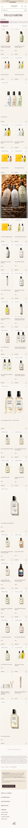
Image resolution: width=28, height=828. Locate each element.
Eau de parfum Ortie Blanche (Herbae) (7, 609)
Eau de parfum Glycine (5, 736)
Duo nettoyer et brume (19, 167)
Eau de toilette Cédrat (5, 477)
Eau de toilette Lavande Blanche (7, 523)
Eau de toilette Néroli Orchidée (7, 448)
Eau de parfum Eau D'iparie (6, 664)
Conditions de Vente (4, 812)
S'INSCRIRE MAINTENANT (8, 786)
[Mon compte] (22, 6)
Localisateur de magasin (5, 816)
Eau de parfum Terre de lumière (19, 478)
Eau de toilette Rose (5, 347)
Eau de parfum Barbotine (6, 637)
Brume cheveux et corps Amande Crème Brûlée (6, 47)
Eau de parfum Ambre (19, 551)
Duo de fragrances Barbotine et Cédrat (7, 375)
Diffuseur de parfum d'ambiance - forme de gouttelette (5, 693)
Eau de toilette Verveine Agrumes (19, 291)
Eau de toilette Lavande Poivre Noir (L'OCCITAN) (7, 552)
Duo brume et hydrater (19, 74)
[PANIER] (25, 6)
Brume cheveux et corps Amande (6, 262)
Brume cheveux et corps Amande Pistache (20, 47)
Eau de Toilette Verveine (6, 290)
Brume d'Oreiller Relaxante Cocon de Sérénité (20, 581)
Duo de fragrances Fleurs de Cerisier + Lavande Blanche (20, 348)
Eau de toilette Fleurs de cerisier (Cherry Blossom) (20, 375)
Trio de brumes (4, 116)
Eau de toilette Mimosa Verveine (5, 319)
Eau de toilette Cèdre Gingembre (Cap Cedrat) (6, 581)
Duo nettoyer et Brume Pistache (19, 665)
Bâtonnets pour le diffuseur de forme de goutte (21, 692)
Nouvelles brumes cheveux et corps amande (13, 209)
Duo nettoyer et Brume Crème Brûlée (7, 142)
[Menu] (2, 6)
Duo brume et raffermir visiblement (19, 142)
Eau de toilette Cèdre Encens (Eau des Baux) (20, 449)
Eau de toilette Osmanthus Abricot (20, 609)
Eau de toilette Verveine (19, 261)
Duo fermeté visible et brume (7, 236)
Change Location (4, 818)
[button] (12, 29)
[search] (13, 10)
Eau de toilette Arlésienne (20, 637)
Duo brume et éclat (5, 74)
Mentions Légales (4, 814)
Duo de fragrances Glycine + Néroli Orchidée (10, 420)
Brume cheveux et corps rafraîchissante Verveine (20, 319)
